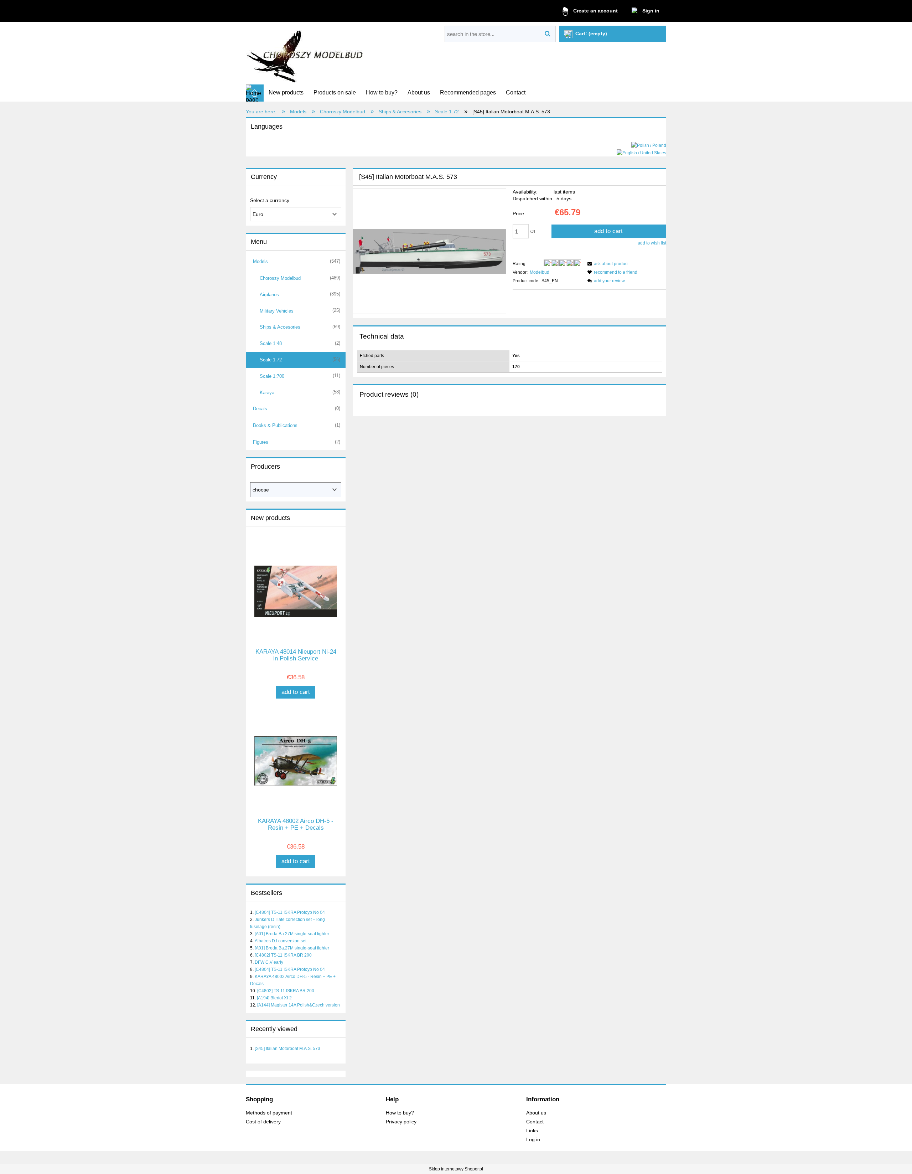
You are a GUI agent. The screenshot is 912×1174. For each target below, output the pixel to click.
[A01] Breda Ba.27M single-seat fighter (292, 933)
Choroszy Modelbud (280, 278)
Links (532, 1130)
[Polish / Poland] (648, 145)
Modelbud (539, 272)
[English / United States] (641, 152)
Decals (260, 408)
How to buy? (400, 1113)
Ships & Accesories (280, 327)
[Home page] (306, 53)
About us (536, 1113)
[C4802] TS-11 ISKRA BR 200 (283, 955)
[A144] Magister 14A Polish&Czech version (298, 1005)
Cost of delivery (263, 1121)
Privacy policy (401, 1121)
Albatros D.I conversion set (280, 940)
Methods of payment (269, 1113)
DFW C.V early (269, 962)
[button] (606, 263)
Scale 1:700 (272, 376)
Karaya (267, 392)
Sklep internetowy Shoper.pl (456, 1169)
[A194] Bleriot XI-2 (274, 997)
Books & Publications (275, 425)
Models (260, 261)
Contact (535, 1121)
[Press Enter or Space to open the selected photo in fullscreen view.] (429, 251)
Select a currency (269, 200)
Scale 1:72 (271, 359)
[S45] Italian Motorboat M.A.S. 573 (287, 1048)
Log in (533, 1139)
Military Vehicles (277, 311)
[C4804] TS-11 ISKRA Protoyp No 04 (290, 912)
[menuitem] (286, 92)
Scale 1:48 (271, 343)
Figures (260, 442)
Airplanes (269, 294)
